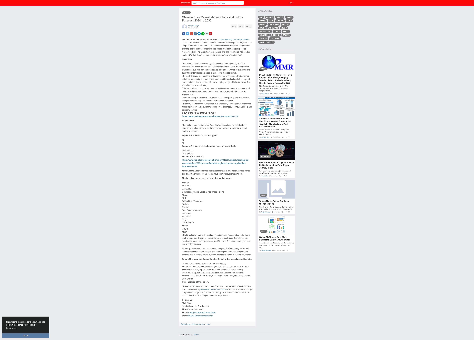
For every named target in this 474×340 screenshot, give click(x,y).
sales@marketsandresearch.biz (213, 289)
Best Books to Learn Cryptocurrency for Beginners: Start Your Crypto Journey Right (276, 165)
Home (261, 28)
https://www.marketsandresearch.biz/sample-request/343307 (210, 116)
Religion (263, 35)
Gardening (274, 24)
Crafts (279, 17)
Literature (273, 28)
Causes (269, 17)
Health (285, 24)
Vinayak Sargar (193, 25)
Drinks (262, 21)
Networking (264, 31)
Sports (286, 35)
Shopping (275, 35)
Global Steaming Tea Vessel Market (233, 39)
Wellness (274, 38)
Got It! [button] (25, 336)
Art (261, 17)
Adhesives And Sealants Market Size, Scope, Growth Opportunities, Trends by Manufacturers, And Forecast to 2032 (275, 122)
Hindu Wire (264, 176)
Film (271, 21)
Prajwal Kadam (265, 212)
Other (186, 12)
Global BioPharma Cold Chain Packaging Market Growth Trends (274, 238)
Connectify (185, 3)
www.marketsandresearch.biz (200, 315)
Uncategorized (266, 42)
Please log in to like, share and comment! (196, 324)
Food (289, 21)
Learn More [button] (11, 328)
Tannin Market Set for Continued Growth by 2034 (274, 202)
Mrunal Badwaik (266, 250)
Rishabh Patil (265, 137)
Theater (263, 38)
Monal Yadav (265, 93)
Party (285, 31)
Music (284, 28)
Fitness (279, 21)
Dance (289, 17)
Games (262, 24)
